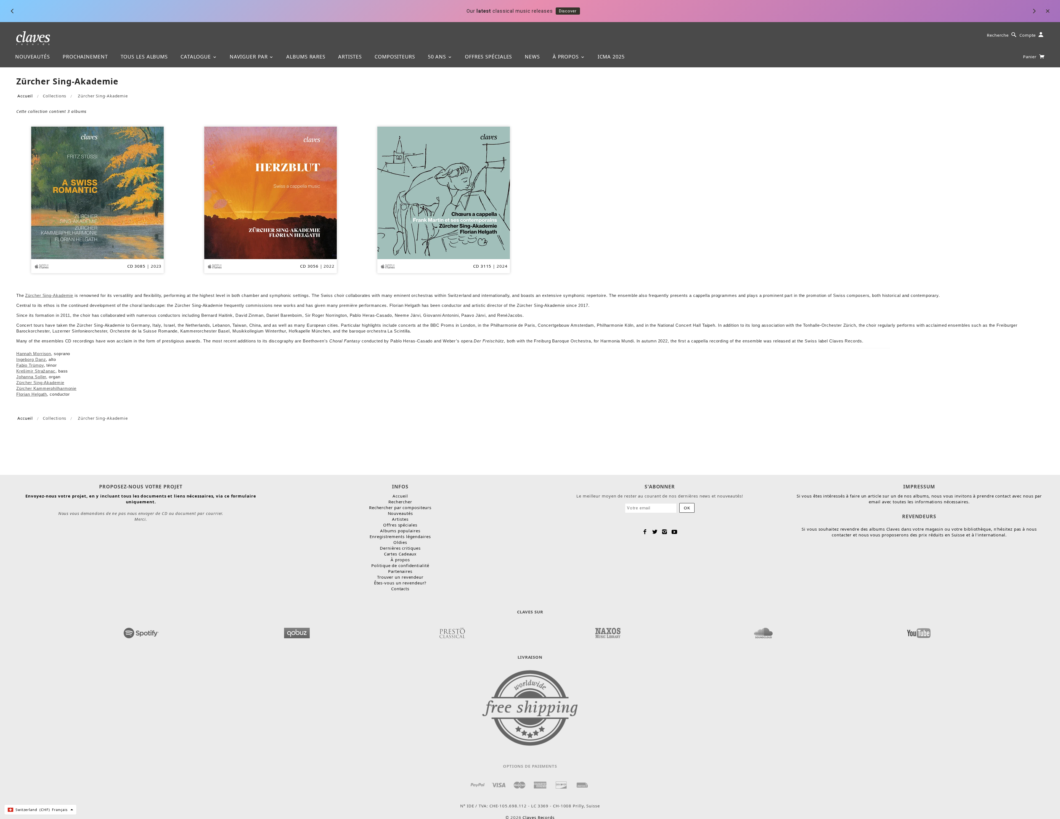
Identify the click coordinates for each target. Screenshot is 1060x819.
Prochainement (85, 56)
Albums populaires (400, 530)
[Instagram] (664, 532)
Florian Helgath (31, 394)
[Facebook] (645, 532)
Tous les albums (144, 56)
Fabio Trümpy (30, 365)
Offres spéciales (488, 56)
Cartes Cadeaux (400, 554)
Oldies (400, 542)
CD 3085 (136, 266)
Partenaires (400, 571)
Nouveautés (32, 56)
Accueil (25, 96)
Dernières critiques (400, 548)
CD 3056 (309, 266)
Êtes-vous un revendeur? (400, 583)
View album (618, 11)
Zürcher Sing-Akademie (49, 295)
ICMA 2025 (611, 56)
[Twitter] (655, 532)
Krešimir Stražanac (35, 371)
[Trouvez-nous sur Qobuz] (297, 631)
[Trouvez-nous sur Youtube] (919, 631)
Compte (1027, 35)
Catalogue (197, 56)
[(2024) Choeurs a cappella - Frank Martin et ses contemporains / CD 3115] (443, 192)
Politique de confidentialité (400, 565)
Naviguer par (249, 56)
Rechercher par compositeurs (400, 507)
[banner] (33, 37)
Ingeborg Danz (31, 359)
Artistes (350, 56)
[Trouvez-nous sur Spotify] (141, 631)
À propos (567, 56)
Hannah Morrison (33, 353)
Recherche (998, 35)
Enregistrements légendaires (400, 536)
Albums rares (305, 56)
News (532, 56)
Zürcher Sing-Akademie (40, 382)
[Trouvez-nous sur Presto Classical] (452, 631)
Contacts (400, 588)
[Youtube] (674, 532)
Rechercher (400, 501)
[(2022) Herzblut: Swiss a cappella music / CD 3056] (270, 192)
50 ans (438, 56)
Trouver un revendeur (400, 577)
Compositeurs (395, 56)
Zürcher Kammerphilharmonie (46, 388)
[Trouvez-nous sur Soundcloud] (763, 631)
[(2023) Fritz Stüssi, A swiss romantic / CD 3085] (97, 192)
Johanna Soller (31, 376)
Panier (1030, 56)
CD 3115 (482, 266)
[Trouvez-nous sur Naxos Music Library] (608, 631)
